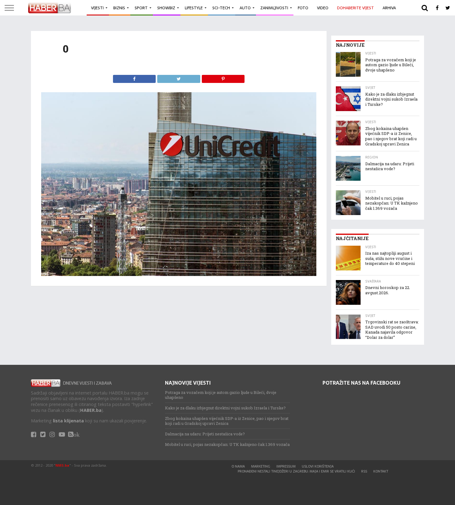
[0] (178, 274)
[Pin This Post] (223, 77)
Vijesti (97, 8)
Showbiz (166, 8)
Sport (141, 8)
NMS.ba (62, 465)
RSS (364, 471)
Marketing (260, 466)
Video (322, 8)
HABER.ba (91, 410)
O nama (238, 466)
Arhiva (389, 8)
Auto (245, 8)
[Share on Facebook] (134, 77)
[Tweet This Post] (178, 77)
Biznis (119, 8)
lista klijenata (68, 421)
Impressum (286, 466)
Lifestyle (194, 8)
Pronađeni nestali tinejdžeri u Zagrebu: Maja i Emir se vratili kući (296, 471)
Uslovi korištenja (318, 466)
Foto (303, 8)
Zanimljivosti (274, 8)
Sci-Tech (221, 8)
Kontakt (380, 471)
